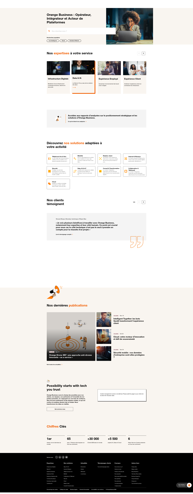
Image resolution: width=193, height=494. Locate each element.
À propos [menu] (107, 6)
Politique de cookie (64, 489)
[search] (81, 31)
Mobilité (65, 473)
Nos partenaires (118, 481)
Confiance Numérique (51, 478)
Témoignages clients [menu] (88, 6)
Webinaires (83, 471)
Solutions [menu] (77, 6)
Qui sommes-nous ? (119, 466)
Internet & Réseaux (67, 469)
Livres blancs (83, 473)
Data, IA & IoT (66, 466)
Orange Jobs (134, 466)
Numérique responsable (51, 481)
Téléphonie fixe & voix (68, 471)
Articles (82, 469)
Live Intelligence (53, 40)
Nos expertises (118, 478)
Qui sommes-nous (60, 409)
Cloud (63, 40)
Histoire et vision (118, 469)
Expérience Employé (51, 471)
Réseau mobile (134, 469)
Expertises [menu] (70, 6)
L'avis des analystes (119, 483)
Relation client (66, 483)
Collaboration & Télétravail (69, 476)
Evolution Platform (74, 40)
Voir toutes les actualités (54, 364)
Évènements (83, 466)
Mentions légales (73, 489)
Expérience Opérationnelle (52, 476)
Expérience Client (50, 473)
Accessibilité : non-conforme (97, 489)
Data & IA (48, 469)
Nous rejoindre (118, 473)
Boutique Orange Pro (136, 476)
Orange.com (134, 481)
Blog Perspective (135, 471)
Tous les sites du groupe (136, 483)
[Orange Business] (52, 6)
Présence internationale (119, 471)
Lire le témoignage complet (63, 234)
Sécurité (65, 478)
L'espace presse (118, 485)
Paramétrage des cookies (52, 489)
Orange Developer (135, 478)
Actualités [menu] (99, 6)
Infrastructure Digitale (51, 466)
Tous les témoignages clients (103, 466)
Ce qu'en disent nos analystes (76, 121)
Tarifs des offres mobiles (136, 473)
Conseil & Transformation (69, 485)
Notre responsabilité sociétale (121, 476)
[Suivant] (143, 53)
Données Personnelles (84, 489)
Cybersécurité (49, 483)
